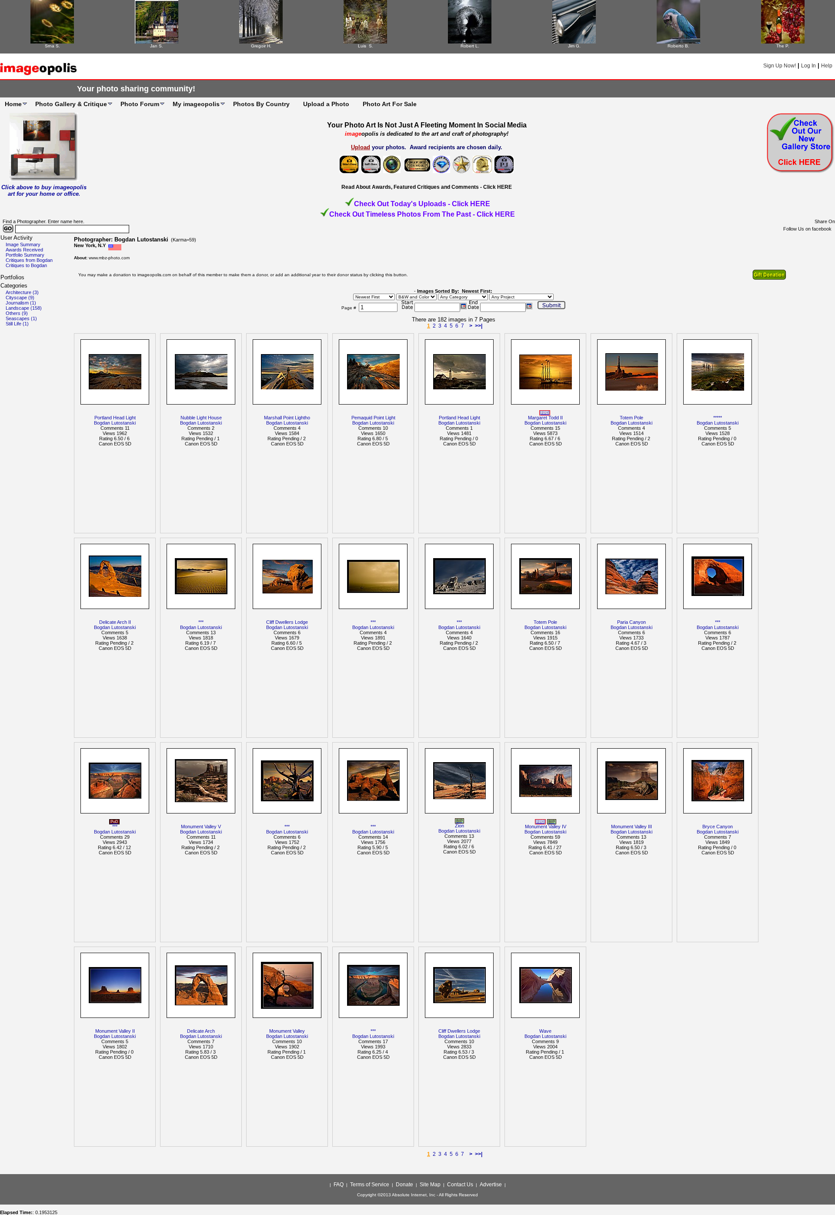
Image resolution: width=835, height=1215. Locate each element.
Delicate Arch (201, 1031)
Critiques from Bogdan (29, 260)
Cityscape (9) (20, 297)
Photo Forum (139, 103)
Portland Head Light (115, 417)
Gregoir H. (261, 46)
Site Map (430, 1185)
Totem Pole (631, 417)
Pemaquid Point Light (373, 417)
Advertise (491, 1185)
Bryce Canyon (717, 826)
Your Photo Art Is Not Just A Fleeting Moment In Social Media (427, 125)
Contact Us (460, 1185)
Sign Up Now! (779, 66)
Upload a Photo (326, 103)
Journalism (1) (21, 302)
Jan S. (156, 46)
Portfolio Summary (25, 255)
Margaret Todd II (545, 417)
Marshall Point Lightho (287, 417)
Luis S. (365, 46)
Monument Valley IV (545, 826)
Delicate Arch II (115, 622)
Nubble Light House (201, 417)
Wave (545, 1031)
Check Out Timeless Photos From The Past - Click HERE (422, 214)
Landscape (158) (24, 308)
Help (826, 66)
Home (13, 103)
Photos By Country (261, 103)
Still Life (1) (17, 323)
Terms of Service (369, 1185)
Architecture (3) (22, 292)
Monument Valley (287, 1031)
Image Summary (23, 244)
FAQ (339, 1185)
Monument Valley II (115, 1031)
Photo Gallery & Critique (71, 103)
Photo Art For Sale (390, 103)
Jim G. (574, 46)
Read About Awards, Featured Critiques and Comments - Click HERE (426, 187)
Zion (459, 825)
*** (201, 622)
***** (717, 417)
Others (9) (17, 313)
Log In (808, 66)
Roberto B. (678, 46)
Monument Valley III (631, 826)
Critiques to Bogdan (26, 265)
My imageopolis (196, 103)
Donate (404, 1185)
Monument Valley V (201, 826)
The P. (782, 46)
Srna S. (52, 46)
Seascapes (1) (21, 318)
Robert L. (470, 46)
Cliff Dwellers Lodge (287, 622)
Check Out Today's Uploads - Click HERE (422, 204)
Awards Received (24, 249)
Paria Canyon (631, 622)
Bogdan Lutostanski (115, 422)
